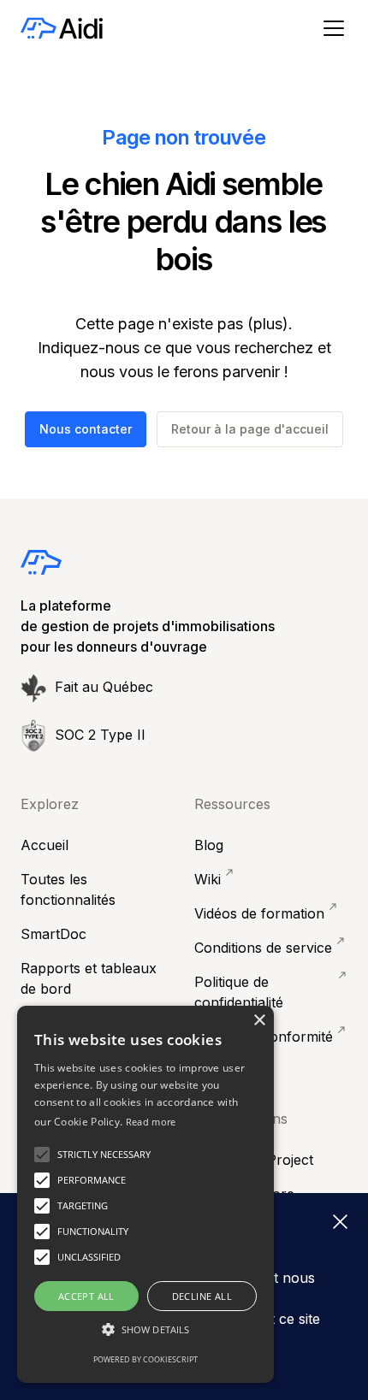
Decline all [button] (202, 1296)
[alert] (145, 1194)
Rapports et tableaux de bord (89, 978)
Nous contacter (85, 429)
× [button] (258, 1020)
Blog (208, 845)
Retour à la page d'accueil (250, 429)
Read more (151, 1121)
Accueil (44, 845)
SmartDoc (53, 933)
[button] (330, 28)
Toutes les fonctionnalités (68, 889)
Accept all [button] (86, 1296)
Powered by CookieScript (145, 1359)
